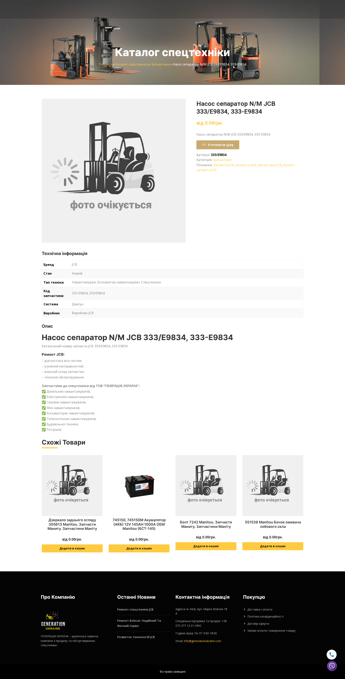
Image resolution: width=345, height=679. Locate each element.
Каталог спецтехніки (131, 64)
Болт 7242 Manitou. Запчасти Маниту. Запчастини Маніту (206, 524)
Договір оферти (258, 623)
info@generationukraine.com (202, 641)
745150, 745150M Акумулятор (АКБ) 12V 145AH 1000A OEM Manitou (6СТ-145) (139, 524)
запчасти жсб (245, 165)
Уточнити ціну (220, 145)
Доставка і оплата (259, 609)
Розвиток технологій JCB (136, 637)
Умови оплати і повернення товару (271, 630)
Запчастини (160, 64)
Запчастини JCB (269, 165)
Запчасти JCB (223, 165)
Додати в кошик (72, 548)
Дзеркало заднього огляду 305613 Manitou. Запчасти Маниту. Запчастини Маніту (72, 524)
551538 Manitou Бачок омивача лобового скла (273, 524)
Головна (105, 64)
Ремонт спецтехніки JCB (135, 609)
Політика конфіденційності (265, 616)
